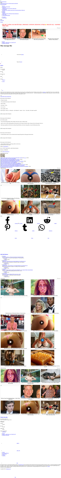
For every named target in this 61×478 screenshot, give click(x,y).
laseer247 (5, 271)
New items (4, 10)
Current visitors (4, 13)
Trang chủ (3, 455)
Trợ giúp (3, 454)
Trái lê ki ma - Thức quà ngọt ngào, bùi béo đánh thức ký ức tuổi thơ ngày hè (14, 261)
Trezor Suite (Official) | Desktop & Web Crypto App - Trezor (11, 274)
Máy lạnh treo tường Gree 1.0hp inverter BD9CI (7, 159)
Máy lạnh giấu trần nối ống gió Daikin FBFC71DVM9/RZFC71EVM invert (11, 166)
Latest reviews (13, 10)
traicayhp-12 (6, 267)
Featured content (4, 8)
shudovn (22, 54)
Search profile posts (16, 13)
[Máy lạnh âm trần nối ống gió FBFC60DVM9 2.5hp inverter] (9, 160)
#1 (2, 90)
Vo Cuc (25, 157)
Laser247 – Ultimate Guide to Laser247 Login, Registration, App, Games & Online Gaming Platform (17, 269)
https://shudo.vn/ (5, 146)
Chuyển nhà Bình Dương (6, 15)
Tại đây (48, 466)
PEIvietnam (23, 164)
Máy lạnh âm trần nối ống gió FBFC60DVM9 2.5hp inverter (9, 161)
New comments (8, 10)
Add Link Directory (4, 254)
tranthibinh (18, 159)
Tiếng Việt (18, 450)
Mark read (23, 10)
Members (3, 12)
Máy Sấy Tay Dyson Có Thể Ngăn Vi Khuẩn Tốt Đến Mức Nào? (10, 164)
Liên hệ (3, 452)
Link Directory (4, 9)
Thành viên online (4, 417)
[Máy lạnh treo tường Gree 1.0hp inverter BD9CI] (8, 158)
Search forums (8, 6)
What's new (4, 7)
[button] (1, 2)
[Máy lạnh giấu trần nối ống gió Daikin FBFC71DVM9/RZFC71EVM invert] (12, 165)
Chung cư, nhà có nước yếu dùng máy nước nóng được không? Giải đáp (11, 157)
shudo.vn (3, 79)
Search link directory (18, 10)
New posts (3, 6)
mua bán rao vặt (21, 464)
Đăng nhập (2, 20)
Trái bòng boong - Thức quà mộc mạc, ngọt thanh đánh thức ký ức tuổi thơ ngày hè (14, 265)
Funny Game (4, 14)
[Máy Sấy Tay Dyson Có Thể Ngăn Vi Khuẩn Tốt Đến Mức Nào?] (10, 163)
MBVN (18, 443)
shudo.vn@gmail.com (6, 151)
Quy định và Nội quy (5, 453)
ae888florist (4, 431)
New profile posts (13, 8)
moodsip (5, 258)
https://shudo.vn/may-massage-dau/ (6, 96)
